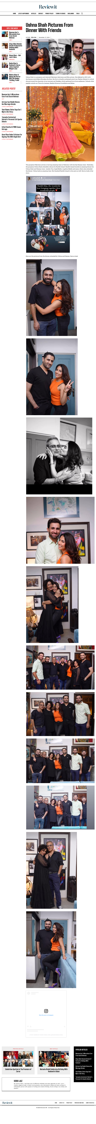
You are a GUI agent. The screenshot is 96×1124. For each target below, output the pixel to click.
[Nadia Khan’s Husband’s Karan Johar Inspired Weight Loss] (5, 65)
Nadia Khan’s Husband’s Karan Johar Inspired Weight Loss (14, 66)
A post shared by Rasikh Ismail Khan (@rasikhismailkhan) (46, 1034)
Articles (12, 59)
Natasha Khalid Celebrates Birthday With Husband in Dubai (54, 1070)
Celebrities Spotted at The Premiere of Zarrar (18, 1070)
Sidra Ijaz (33, 37)
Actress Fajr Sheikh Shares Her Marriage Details (11, 103)
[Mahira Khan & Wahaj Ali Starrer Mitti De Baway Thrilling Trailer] (5, 76)
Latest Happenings (7, 106)
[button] (82, 13)
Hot (10, 40)
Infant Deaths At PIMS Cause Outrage (11, 128)
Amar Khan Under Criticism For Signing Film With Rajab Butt (12, 135)
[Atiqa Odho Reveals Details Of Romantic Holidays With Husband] (5, 45)
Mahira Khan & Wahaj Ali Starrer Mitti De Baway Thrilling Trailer (14, 77)
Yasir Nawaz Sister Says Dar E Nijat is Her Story (11, 111)
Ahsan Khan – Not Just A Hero (15, 56)
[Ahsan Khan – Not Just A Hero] (5, 57)
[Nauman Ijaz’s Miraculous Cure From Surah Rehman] (5, 34)
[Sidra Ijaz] (8, 1084)
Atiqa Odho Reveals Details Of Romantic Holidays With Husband (15, 46)
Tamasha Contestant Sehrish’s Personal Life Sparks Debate (12, 119)
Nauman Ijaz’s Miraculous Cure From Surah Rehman (14, 35)
